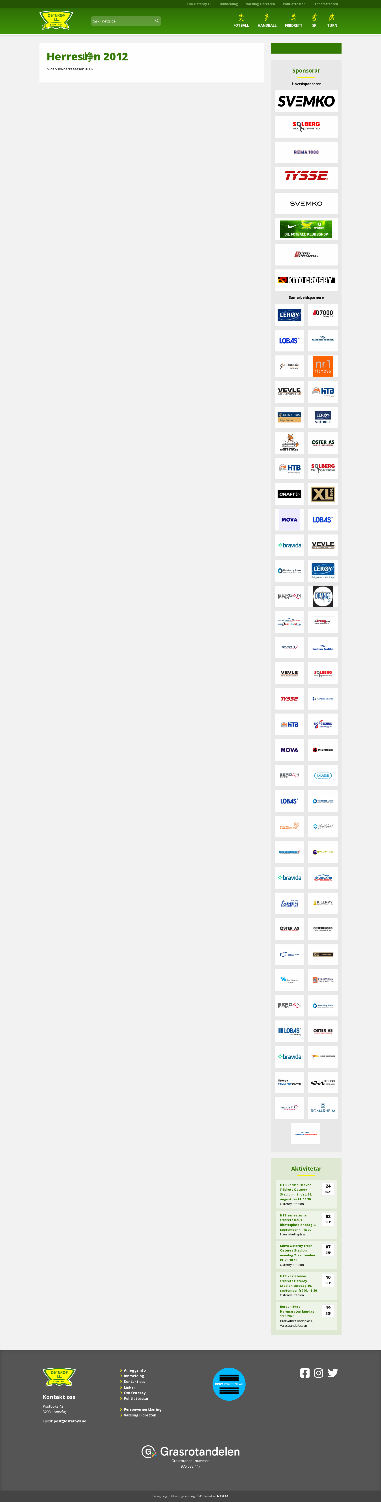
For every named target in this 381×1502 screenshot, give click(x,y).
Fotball (241, 25)
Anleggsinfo (135, 1370)
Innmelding (229, 4)
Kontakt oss (134, 1381)
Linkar (129, 1387)
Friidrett (294, 25)
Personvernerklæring (143, 1409)
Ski (315, 25)
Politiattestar (294, 4)
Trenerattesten (325, 4)
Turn (332, 25)
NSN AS (222, 1496)
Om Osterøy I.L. (199, 4)
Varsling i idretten (260, 4)
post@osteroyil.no (70, 1421)
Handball (267, 25)
